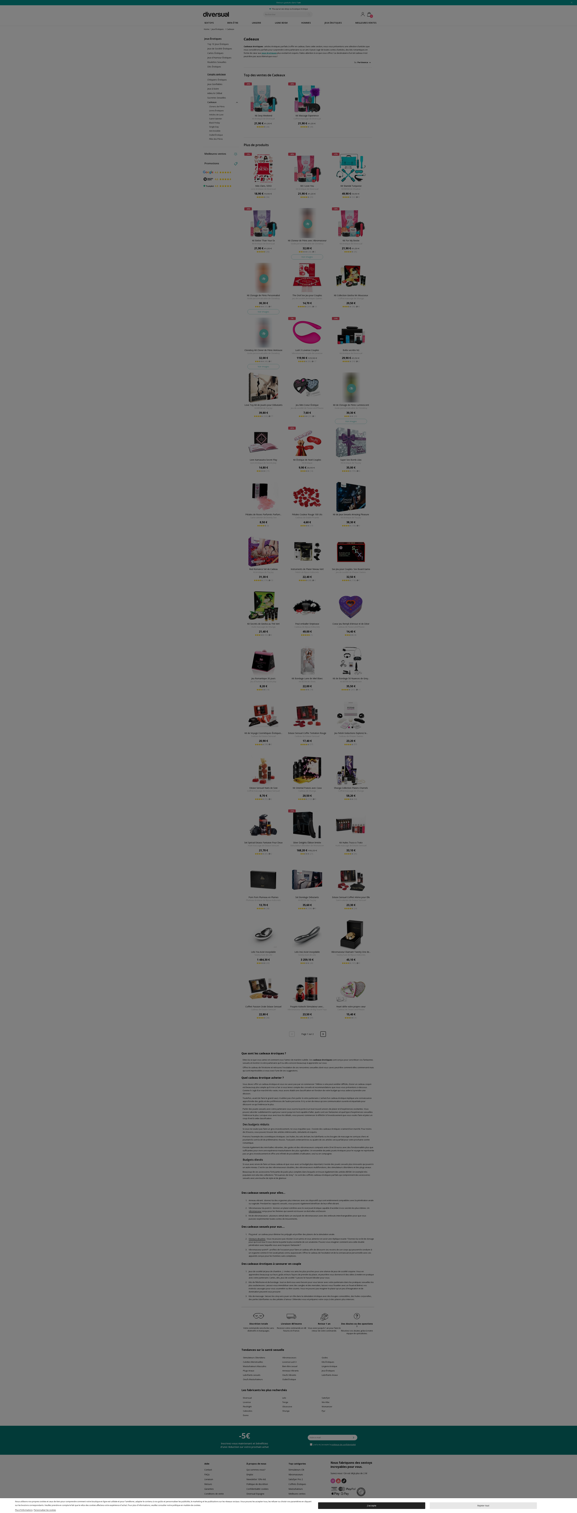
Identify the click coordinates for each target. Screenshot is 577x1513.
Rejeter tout (483, 1505)
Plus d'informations (24, 1510)
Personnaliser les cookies (45, 1510)
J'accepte (371, 1505)
